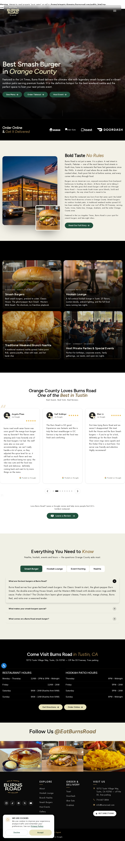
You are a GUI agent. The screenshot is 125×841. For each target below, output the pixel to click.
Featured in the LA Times (16, 79)
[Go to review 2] (55, 491)
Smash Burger (31, 568)
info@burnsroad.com (105, 805)
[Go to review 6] (67, 491)
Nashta (97, 568)
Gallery (42, 811)
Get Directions (106, 813)
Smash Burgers (46, 802)
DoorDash (70, 796)
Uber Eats (70, 800)
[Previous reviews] (47, 491)
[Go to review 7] (69, 491)
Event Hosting (78, 568)
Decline (17, 832)
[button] (115, 10)
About (42, 788)
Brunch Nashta (45, 797)
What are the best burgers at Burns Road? (28, 581)
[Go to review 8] (71, 491)
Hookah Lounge (55, 568)
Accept (40, 832)
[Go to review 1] (53, 491)
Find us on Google (55, 837)
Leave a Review (63, 515)
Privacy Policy (37, 826)
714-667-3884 (102, 799)
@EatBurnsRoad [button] (75, 731)
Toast (68, 791)
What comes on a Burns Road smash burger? (29, 619)
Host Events (44, 807)
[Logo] (13, 11)
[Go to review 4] (62, 491)
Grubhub (70, 805)
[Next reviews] (77, 491)
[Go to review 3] (59, 491)
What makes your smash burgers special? (27, 608)
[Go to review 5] (64, 491)
